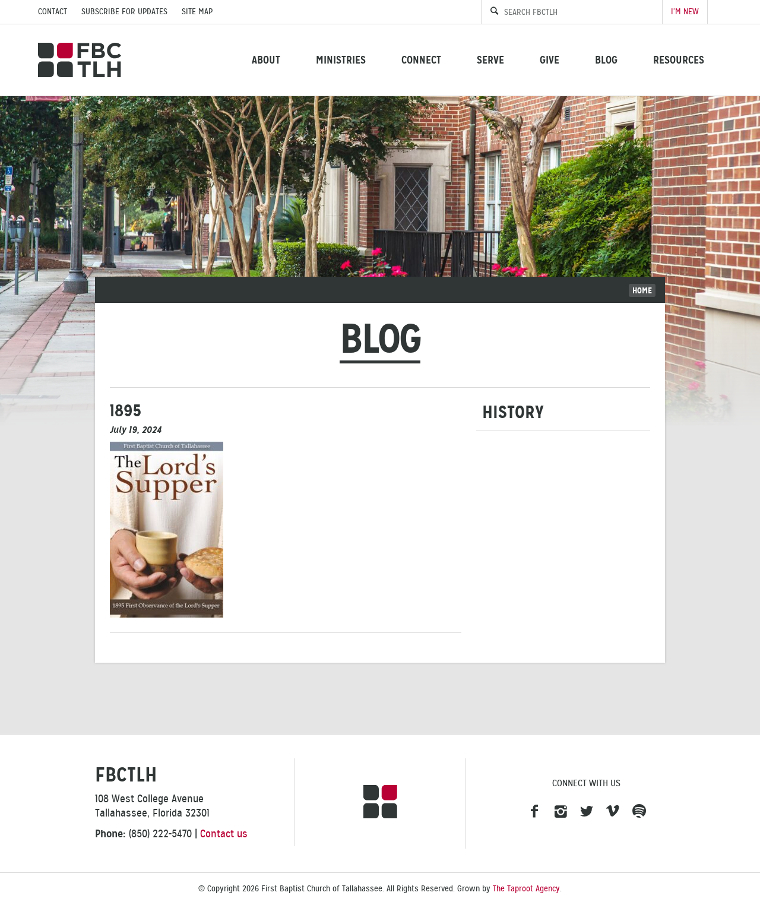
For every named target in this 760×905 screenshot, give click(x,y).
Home (642, 290)
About (266, 60)
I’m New (685, 12)
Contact (52, 12)
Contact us (224, 833)
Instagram (560, 812)
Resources (678, 60)
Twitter (587, 812)
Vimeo (613, 812)
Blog (606, 60)
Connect (421, 60)
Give (549, 60)
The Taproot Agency (526, 889)
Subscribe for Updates (124, 12)
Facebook (534, 812)
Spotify (639, 812)
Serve (490, 60)
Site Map (197, 12)
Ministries (341, 60)
